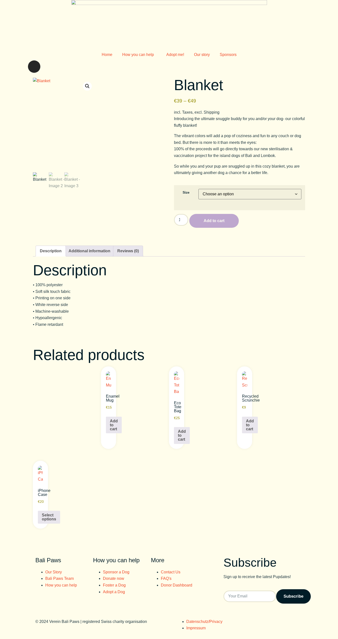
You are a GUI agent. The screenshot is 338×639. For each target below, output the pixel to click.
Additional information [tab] (89, 251)
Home (107, 54)
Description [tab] (51, 251)
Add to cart (214, 221)
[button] (87, 86)
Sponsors (228, 54)
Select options (49, 517)
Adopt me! (175, 54)
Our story (202, 54)
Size (186, 192)
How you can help (138, 54)
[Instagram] (34, 66)
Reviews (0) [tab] (128, 251)
